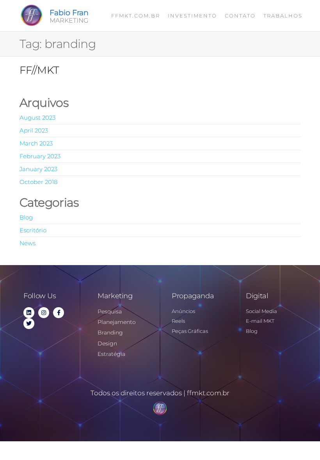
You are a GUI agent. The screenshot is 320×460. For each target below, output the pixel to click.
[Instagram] (43, 312)
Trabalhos (282, 15)
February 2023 (40, 156)
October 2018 (38, 182)
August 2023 (37, 117)
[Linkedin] (28, 312)
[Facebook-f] (58, 312)
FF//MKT (39, 70)
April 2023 (34, 130)
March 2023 (36, 143)
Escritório (33, 230)
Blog (26, 217)
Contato (240, 15)
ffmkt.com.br (135, 15)
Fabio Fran (69, 12)
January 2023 (38, 169)
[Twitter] (28, 323)
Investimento (192, 15)
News (28, 243)
